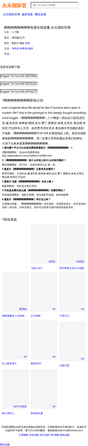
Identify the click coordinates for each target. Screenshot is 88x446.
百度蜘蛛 (23, 434)
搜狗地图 (65, 434)
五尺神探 (36, 315)
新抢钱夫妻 (37, 413)
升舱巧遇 (64, 365)
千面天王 (64, 315)
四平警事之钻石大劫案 (71, 268)
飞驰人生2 (36, 268)
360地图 (54, 434)
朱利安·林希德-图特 (22, 48)
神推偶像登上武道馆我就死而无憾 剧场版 (24, 315)
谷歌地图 (34, 434)
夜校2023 (36, 363)
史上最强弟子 (9, 363)
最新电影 (27, 14)
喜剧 (27, 43)
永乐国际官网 (14, 5)
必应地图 (44, 434)
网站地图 (5, 444)
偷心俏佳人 (8, 413)
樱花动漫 (40, 14)
